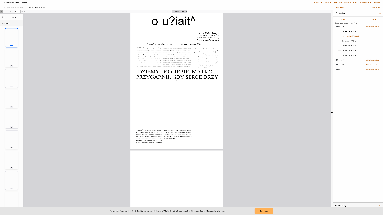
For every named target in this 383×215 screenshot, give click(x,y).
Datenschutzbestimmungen (216, 211)
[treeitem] (358, 41)
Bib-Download (364, 2)
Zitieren (355, 2)
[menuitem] (342, 27)
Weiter (374, 20)
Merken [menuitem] (348, 2)
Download (327, 2)
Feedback (377, 2)
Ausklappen (340, 7)
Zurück (342, 20)
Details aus (376, 7)
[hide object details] (332, 112)
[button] (358, 13)
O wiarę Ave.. (352, 23)
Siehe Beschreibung (372, 27)
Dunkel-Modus (317, 2)
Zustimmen (264, 211)
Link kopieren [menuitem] (337, 2)
